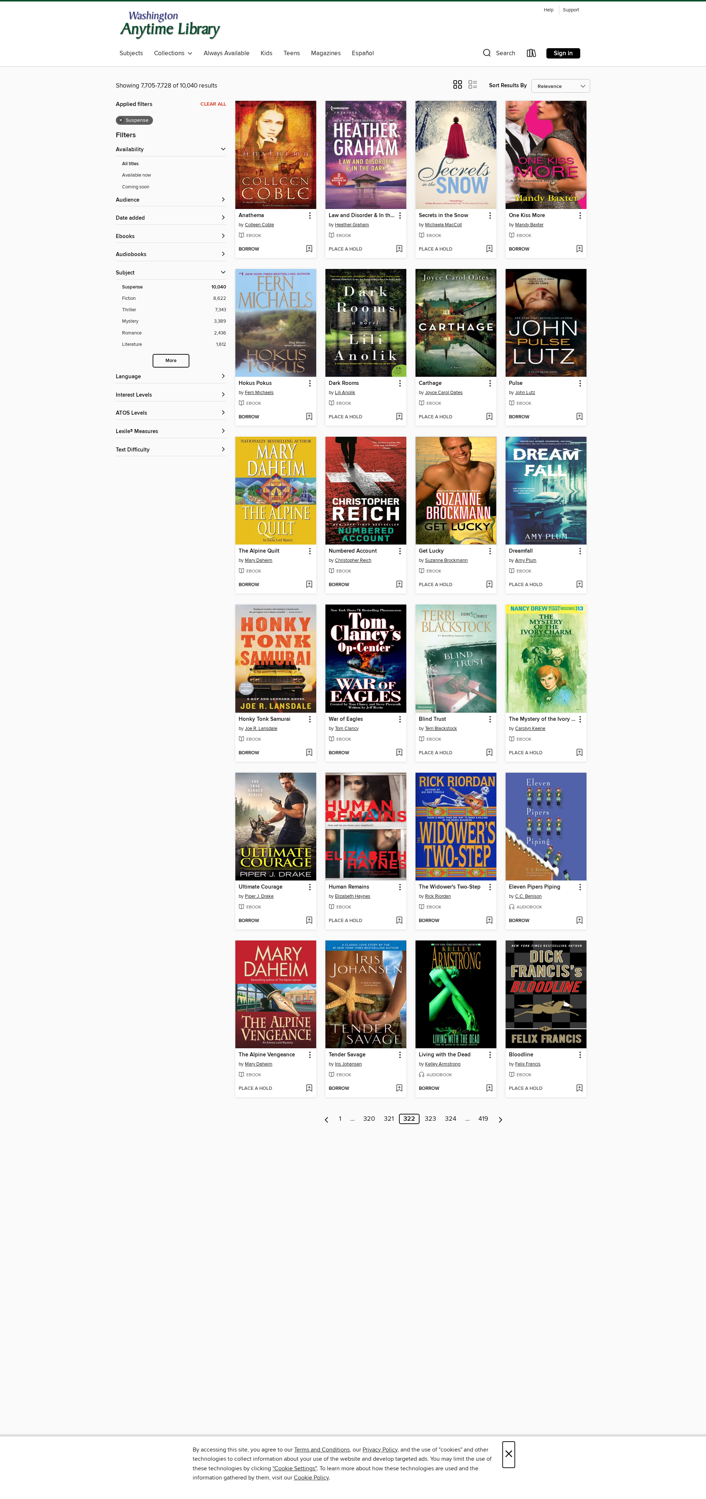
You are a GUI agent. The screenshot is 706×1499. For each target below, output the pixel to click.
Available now (136, 175)
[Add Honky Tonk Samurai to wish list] (309, 753)
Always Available (227, 53)
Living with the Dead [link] (445, 1055)
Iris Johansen (348, 1064)
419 (483, 1119)
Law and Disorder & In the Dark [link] (362, 215)
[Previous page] (327, 1118)
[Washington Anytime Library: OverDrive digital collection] (170, 25)
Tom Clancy (347, 728)
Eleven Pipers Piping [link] (534, 887)
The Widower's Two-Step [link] (450, 887)
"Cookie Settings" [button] (294, 1468)
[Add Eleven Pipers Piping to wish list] (579, 921)
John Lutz (525, 393)
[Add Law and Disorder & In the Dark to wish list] (399, 249)
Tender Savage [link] (347, 1055)
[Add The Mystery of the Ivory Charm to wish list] (579, 753)
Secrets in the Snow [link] (443, 215)
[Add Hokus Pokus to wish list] (309, 417)
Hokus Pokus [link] (255, 383)
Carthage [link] (430, 383)
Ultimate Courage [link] (260, 887)
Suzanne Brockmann (446, 560)
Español (363, 53)
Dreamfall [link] (521, 551)
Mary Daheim (258, 560)
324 (450, 1119)
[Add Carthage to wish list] (489, 417)
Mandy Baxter (529, 225)
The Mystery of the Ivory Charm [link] (542, 719)
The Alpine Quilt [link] (259, 551)
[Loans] (532, 54)
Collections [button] (171, 53)
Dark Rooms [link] (344, 383)
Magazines (326, 53)
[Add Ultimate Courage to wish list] (309, 921)
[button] (498, 54)
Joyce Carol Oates (444, 393)
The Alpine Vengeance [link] (267, 1055)
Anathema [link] (251, 215)
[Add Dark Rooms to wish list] (399, 417)
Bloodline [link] (521, 1055)
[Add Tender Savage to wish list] (399, 1089)
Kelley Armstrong (442, 1064)
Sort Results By (508, 85)
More (170, 361)
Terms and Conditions (322, 1449)
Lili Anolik (345, 393)
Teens (292, 53)
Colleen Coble (259, 225)
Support (571, 10)
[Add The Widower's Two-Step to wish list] (489, 921)
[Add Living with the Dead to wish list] (489, 1089)
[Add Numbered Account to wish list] (399, 585)
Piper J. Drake (259, 896)
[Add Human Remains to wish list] (399, 921)
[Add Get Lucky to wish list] (489, 585)
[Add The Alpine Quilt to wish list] (309, 585)
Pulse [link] (516, 383)
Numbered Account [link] (353, 551)
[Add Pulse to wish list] (579, 417)
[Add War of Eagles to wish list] (399, 753)
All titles (130, 164)
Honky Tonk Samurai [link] (264, 719)
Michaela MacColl (443, 225)
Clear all (213, 104)
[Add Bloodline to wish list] (579, 1089)
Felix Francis (528, 1064)
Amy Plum (525, 560)
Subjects (131, 53)
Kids (266, 53)
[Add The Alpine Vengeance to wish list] (309, 1089)
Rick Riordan (438, 896)
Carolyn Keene (530, 728)
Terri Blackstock (441, 728)
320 (369, 1119)
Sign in (563, 53)
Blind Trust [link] (432, 719)
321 (389, 1119)
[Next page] (500, 1118)
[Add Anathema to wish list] (309, 249)
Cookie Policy (311, 1477)
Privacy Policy (380, 1449)
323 (430, 1119)
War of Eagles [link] (346, 719)
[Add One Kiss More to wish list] (579, 249)
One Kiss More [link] (527, 215)
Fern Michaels (259, 393)
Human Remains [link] (349, 887)
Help (548, 10)
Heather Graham (352, 225)
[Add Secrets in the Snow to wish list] (489, 249)
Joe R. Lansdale (261, 728)
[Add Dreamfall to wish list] (579, 585)
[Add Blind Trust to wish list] (489, 753)
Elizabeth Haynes (352, 896)
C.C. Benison (528, 896)
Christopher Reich (353, 560)
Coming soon (135, 187)
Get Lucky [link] (431, 551)
